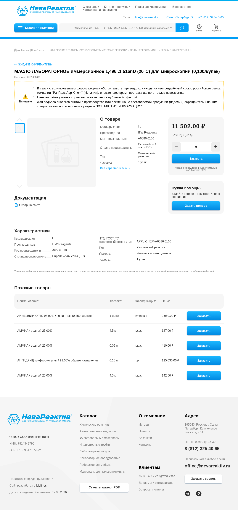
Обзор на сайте (29, 205)
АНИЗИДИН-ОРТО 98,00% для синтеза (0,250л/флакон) (55, 315)
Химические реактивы (95, 424)
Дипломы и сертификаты (156, 482)
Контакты (145, 444)
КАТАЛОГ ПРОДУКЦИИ (117, 6)
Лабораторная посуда (95, 451)
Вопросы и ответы (151, 489)
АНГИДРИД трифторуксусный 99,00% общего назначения (57, 360)
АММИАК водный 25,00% (34, 330)
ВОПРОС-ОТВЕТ (181, 6)
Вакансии (145, 438)
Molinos (41, 485)
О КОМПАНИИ (91, 6)
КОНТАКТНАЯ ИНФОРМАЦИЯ (100, 9)
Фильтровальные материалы (100, 438)
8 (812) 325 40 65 (202, 448)
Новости (144, 431)
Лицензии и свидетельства (157, 476)
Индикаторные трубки (95, 444)
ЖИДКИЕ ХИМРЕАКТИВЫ (35, 64)
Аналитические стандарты (98, 431)
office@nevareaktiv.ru (147, 17)
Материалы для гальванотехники (103, 471)
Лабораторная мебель (95, 464)
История (144, 424)
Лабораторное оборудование (100, 458)
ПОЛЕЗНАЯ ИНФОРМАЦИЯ (151, 6)
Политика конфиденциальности (31, 478)
